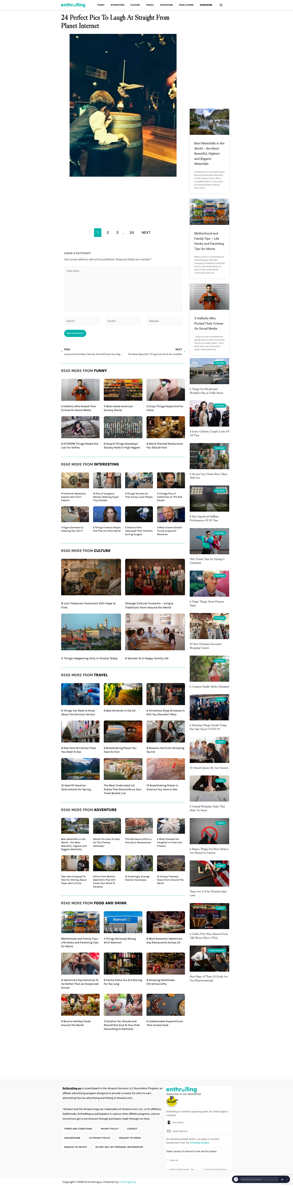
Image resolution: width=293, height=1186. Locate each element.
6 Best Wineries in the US (120, 710)
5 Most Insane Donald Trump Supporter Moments (169, 531)
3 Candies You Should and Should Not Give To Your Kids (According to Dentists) (122, 1025)
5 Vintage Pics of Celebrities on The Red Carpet (169, 497)
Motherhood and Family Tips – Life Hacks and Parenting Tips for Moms (80, 942)
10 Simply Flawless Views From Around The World (170, 880)
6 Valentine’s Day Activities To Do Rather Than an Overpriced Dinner (80, 983)
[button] (220, 5)
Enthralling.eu (72, 1088)
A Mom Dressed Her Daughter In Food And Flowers (169, 842)
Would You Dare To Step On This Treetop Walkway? (106, 842)
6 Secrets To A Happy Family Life (146, 658)
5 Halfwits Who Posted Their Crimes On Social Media (208, 323)
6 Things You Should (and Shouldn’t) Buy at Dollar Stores (206, 391)
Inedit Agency (127, 1182)
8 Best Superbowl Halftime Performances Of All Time (204, 518)
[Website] (164, 321)
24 (132, 232)
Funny (101, 5)
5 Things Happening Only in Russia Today (89, 658)
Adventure (166, 5)
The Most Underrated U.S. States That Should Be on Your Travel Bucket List (122, 789)
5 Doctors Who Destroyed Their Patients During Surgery (139, 531)
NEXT (146, 232)
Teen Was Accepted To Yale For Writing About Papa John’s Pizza (74, 880)
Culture (135, 5)
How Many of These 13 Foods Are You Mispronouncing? (209, 978)
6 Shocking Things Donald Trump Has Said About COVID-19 (208, 727)
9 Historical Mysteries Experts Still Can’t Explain (73, 497)
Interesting (117, 5)
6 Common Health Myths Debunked (209, 686)
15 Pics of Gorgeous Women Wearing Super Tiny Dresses (106, 497)
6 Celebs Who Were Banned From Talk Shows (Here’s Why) (209, 935)
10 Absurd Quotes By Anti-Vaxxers (209, 767)
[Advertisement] (123, 201)
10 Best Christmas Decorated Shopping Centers (206, 645)
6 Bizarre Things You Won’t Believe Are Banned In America (209, 851)
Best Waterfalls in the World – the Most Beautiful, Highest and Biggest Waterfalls (209, 154)
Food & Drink (186, 5)
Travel (150, 5)
